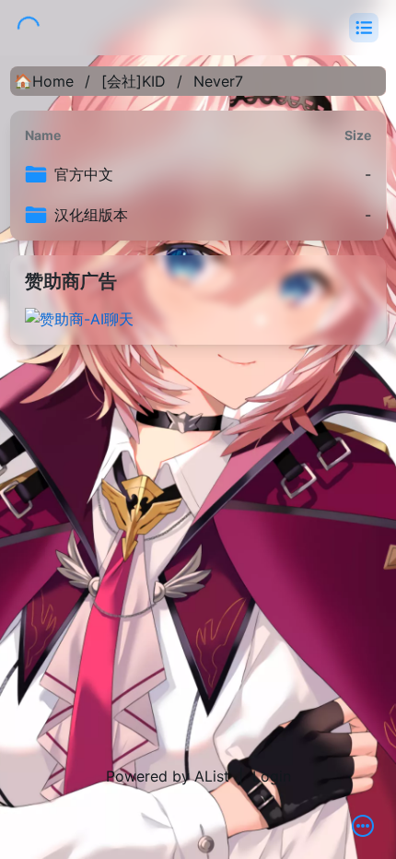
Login (271, 776)
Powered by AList (167, 776)
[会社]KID (133, 81)
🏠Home (44, 81)
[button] (364, 27)
